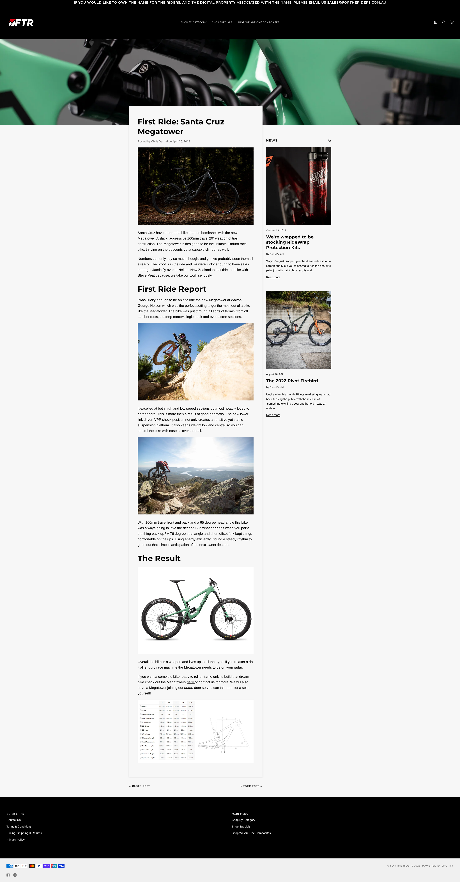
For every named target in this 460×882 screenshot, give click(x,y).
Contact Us (13, 819)
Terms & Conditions (18, 826)
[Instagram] (15, 875)
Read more (273, 277)
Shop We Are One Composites (251, 833)
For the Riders (401, 865)
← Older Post (139, 786)
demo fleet (192, 688)
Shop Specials (241, 826)
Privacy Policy (15, 839)
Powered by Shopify (438, 865)
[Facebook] (8, 875)
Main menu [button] (240, 814)
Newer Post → (251, 786)
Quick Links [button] (15, 814)
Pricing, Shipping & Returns (24, 833)
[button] (193, 22)
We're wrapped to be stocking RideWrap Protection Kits (290, 242)
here (191, 682)
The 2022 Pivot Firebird (292, 380)
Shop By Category (243, 819)
